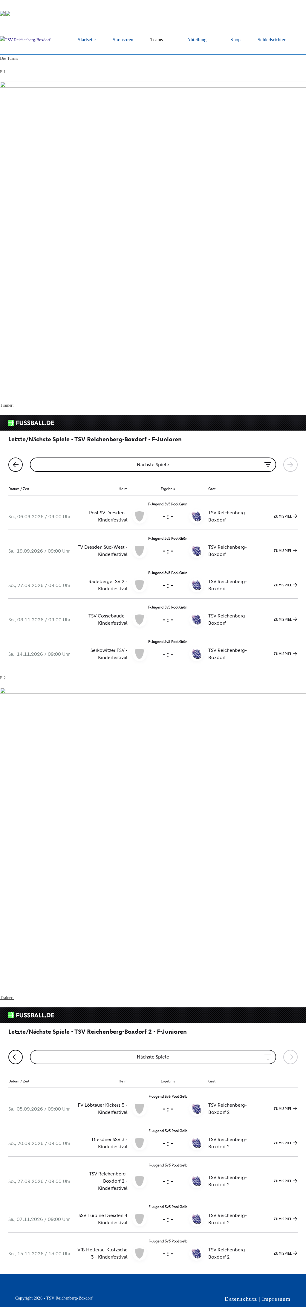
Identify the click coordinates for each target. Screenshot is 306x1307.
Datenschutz (241, 1299)
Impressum (276, 1299)
